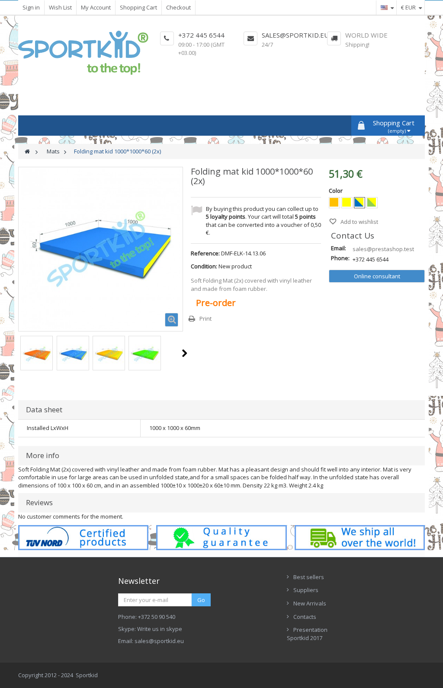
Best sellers (308, 577)
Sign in (31, 7)
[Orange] (334, 202)
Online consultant (377, 276)
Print (205, 318)
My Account (96, 7)
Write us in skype (159, 629)
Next (184, 353)
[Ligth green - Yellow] (372, 202)
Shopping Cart (138, 7)
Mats (53, 151)
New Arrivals (309, 603)
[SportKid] (83, 53)
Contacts (304, 617)
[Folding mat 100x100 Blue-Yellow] (36, 354)
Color (336, 190)
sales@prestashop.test (383, 249)
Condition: (204, 266)
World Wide (366, 35)
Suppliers (305, 590)
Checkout (178, 7)
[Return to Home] (27, 151)
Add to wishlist (358, 222)
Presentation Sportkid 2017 (307, 634)
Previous (19, 353)
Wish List (60, 7)
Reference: (205, 253)
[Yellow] (347, 202)
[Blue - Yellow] (359, 202)
